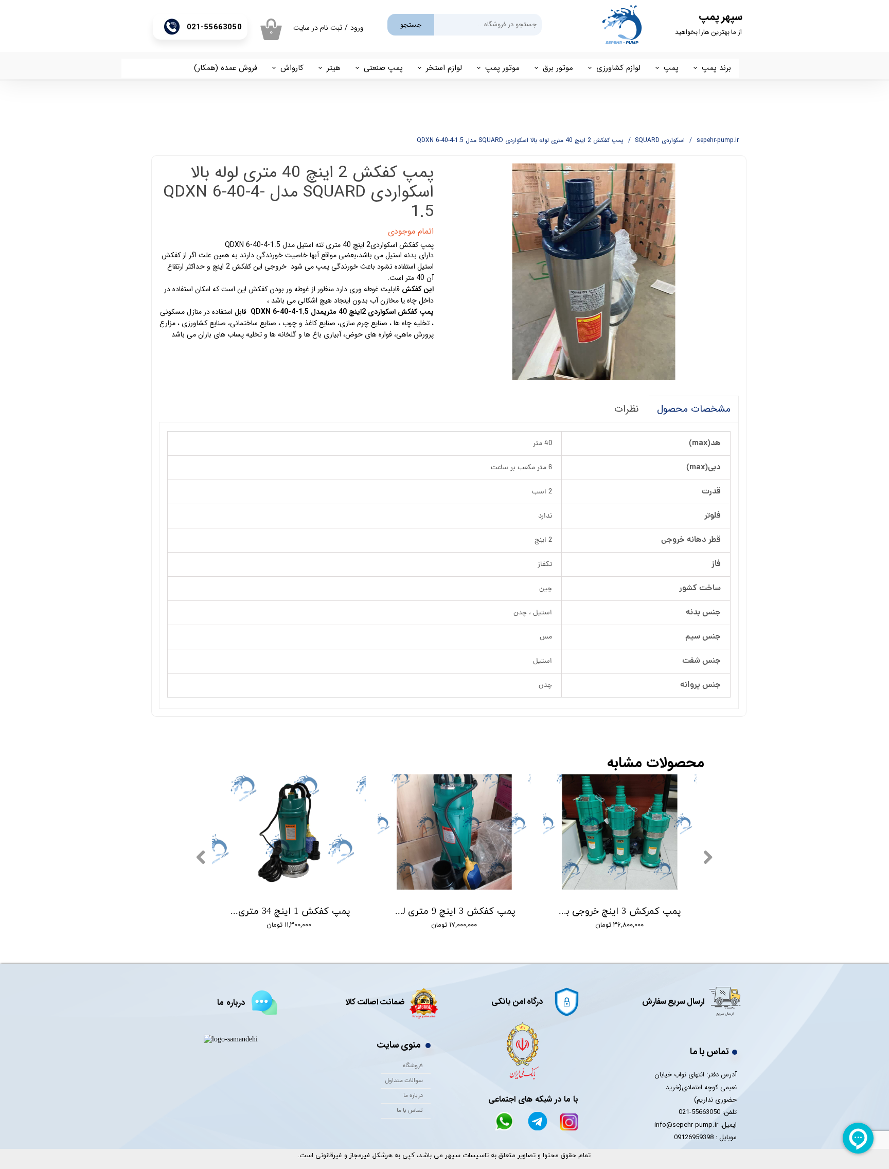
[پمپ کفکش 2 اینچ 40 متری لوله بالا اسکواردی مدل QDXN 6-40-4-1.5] (594, 272)
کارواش (292, 68)
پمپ (671, 68)
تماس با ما (410, 1110)
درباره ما (413, 1096)
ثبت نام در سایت (317, 27)
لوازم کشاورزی (618, 68)
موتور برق (558, 68)
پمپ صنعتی (383, 68)
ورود (357, 27)
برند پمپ (716, 68)
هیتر (334, 68)
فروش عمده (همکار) (225, 68)
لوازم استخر (444, 68)
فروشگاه (413, 1066)
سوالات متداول (404, 1081)
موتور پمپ (502, 68)
